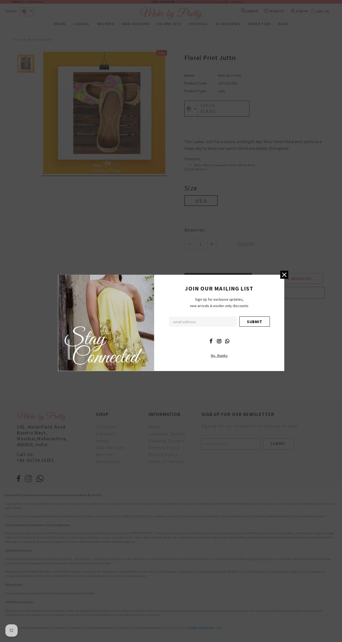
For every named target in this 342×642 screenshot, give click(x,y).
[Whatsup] (227, 341)
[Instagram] (219, 341)
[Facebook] (211, 341)
